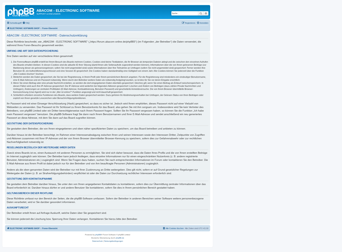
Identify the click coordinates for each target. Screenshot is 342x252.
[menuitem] (26, 23)
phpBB (98, 235)
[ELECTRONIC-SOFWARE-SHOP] (21, 11)
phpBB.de (120, 238)
